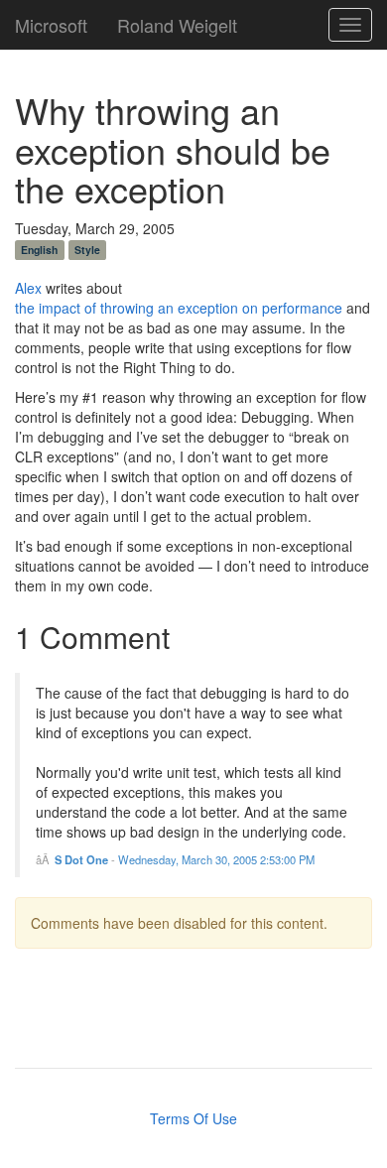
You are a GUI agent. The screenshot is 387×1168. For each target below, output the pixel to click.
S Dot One (81, 859)
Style (87, 249)
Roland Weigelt (177, 21)
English (39, 249)
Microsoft (51, 21)
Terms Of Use (193, 1118)
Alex (28, 288)
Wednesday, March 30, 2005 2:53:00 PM (216, 859)
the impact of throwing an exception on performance (178, 308)
